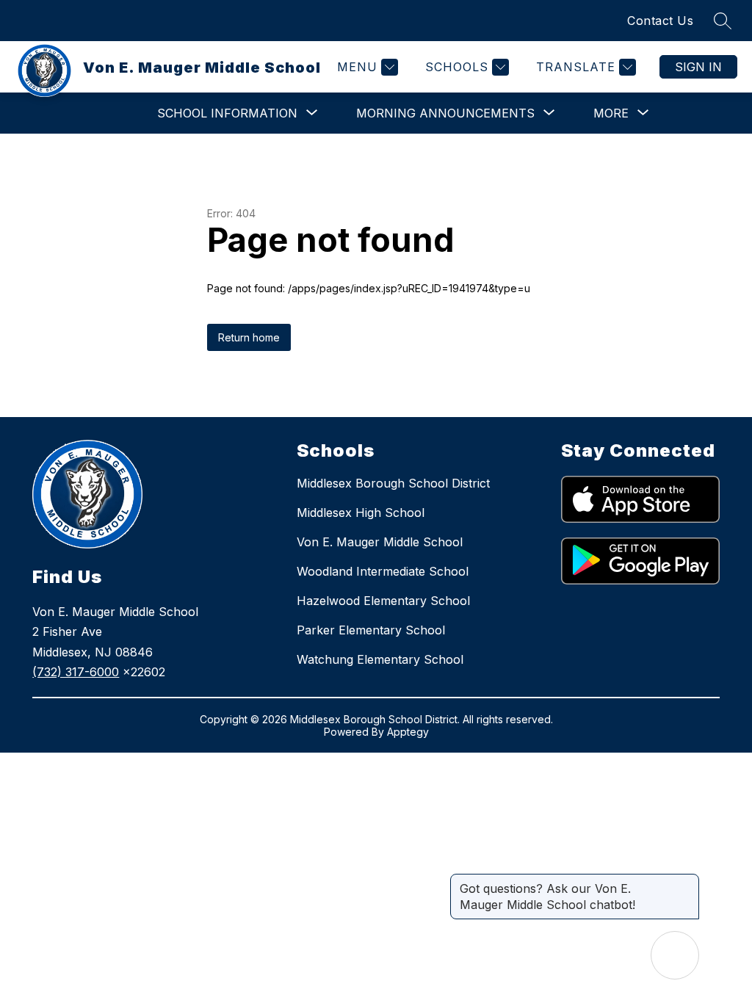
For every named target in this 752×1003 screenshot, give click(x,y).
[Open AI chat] (674, 955)
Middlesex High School (360, 512)
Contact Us (660, 20)
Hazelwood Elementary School (383, 600)
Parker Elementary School (371, 630)
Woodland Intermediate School (383, 571)
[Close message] (687, 881)
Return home (249, 337)
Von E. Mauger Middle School (380, 542)
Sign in (698, 66)
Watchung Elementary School (380, 659)
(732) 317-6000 (75, 672)
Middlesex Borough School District (393, 483)
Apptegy (408, 731)
